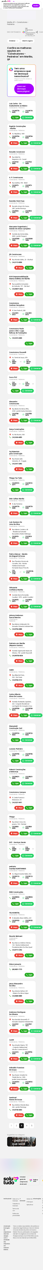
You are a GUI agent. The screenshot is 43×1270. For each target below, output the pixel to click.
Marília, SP (11, 22)
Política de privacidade (16, 1214)
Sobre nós (29, 1199)
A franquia (30, 1202)
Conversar (28, 117)
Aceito (35, 6)
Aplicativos (30, 1205)
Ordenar (12, 41)
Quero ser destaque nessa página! (23, 89)
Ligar (17, 117)
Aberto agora (27, 41)
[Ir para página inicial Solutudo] (11, 1180)
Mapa (15, 143)
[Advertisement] (21, 16)
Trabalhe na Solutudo (16, 1205)
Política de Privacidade (15, 8)
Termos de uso (16, 1209)
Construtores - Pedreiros (17, 23)
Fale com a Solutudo (16, 1200)
